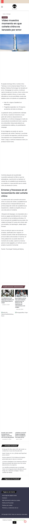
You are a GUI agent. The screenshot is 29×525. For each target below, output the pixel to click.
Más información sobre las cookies (11, 500)
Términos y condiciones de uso (10, 507)
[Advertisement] (14, 68)
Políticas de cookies (7, 505)
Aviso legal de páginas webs (9, 495)
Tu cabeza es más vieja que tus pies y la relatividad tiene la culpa (7, 300)
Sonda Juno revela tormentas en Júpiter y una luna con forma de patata (7, 435)
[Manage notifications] (25, 521)
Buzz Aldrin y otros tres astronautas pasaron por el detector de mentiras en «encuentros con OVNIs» (20, 302)
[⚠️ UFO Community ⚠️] (14, 6)
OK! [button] (14, 522)
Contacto (4, 498)
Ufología (8, 14)
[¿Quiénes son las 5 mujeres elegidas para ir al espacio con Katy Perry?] (21, 371)
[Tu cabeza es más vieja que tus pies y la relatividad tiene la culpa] (7, 293)
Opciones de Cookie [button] (19, 520)
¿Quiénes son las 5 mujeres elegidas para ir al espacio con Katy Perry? (20, 435)
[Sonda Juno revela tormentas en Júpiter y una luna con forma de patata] (7, 371)
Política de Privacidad (7, 502)
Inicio (3, 14)
